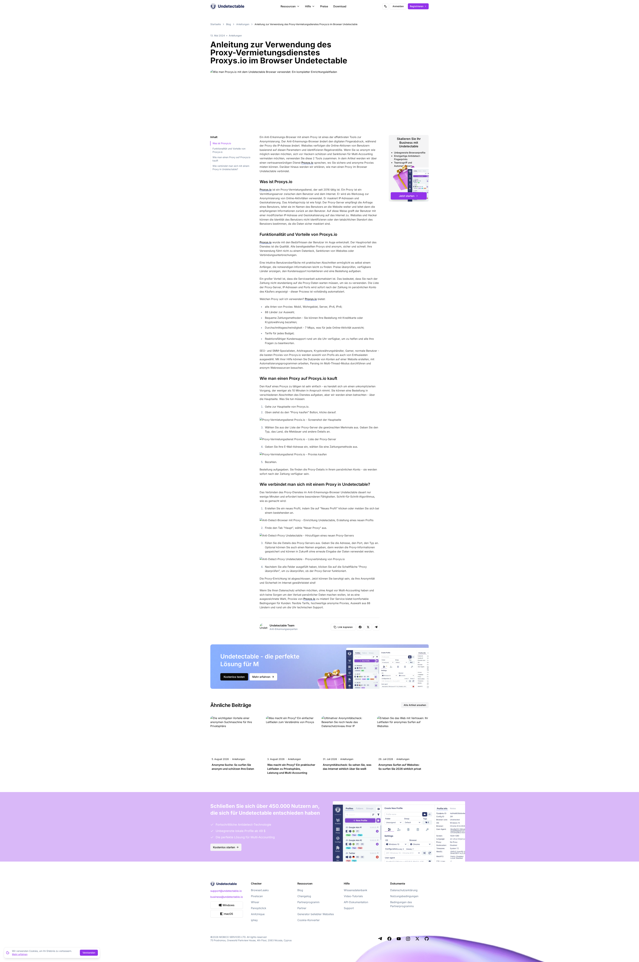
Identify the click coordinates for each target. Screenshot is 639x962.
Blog (228, 24)
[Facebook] (389, 939)
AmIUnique (258, 914)
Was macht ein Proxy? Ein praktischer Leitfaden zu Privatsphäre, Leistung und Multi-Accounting (291, 768)
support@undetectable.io (226, 890)
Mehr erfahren (261, 676)
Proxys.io (307, 162)
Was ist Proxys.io (222, 143)
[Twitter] (417, 939)
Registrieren (416, 6)
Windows (228, 905)
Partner (301, 908)
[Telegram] (380, 939)
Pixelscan (257, 896)
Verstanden (89, 952)
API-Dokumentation (356, 902)
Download (339, 6)
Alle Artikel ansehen (415, 705)
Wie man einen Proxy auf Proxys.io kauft (231, 159)
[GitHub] (427, 939)
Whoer (255, 902)
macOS (228, 913)
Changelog (304, 896)
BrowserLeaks (260, 890)
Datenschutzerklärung (404, 890)
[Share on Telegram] (376, 627)
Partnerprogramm (308, 902)
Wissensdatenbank (355, 890)
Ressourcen (288, 6)
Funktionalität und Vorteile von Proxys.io (229, 150)
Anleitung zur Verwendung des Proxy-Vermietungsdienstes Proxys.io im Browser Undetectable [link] (306, 24)
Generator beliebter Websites (315, 914)
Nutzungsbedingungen (404, 896)
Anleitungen (242, 24)
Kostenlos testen (234, 676)
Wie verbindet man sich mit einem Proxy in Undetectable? (231, 167)
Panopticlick (258, 908)
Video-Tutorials (353, 896)
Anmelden (398, 6)
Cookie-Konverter (308, 920)
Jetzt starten (407, 196)
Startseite (215, 24)
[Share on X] (368, 627)
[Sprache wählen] (385, 6)
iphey (254, 920)
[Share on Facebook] (360, 627)
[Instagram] (408, 939)
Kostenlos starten (224, 847)
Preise (324, 6)
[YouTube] (399, 939)
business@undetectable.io (226, 896)
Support (349, 908)
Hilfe (308, 6)
